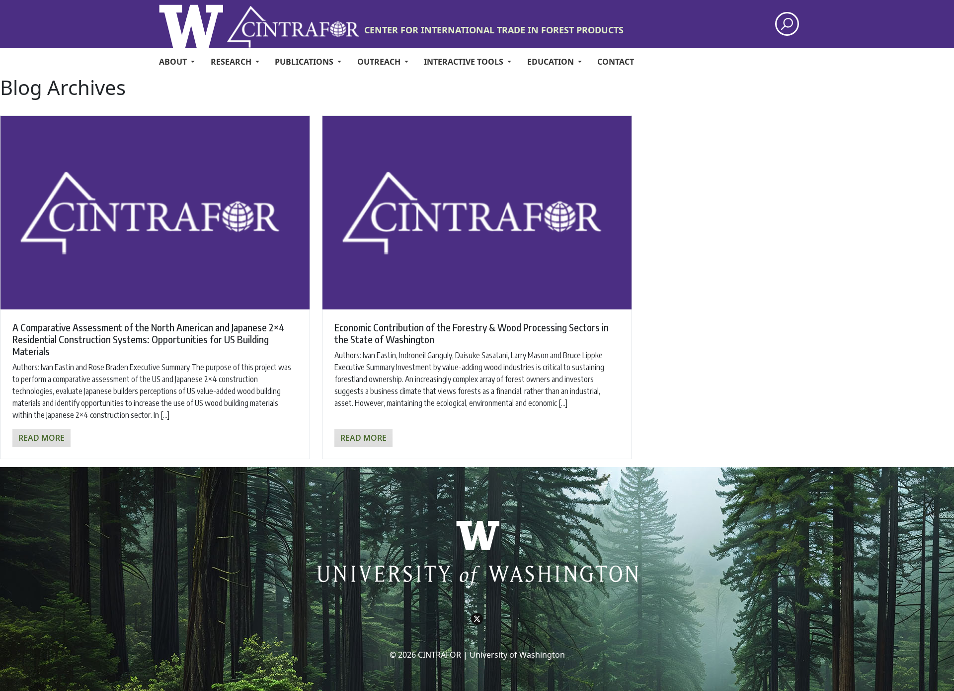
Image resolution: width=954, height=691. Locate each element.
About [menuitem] (174, 61)
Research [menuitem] (232, 61)
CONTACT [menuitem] (615, 61)
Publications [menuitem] (305, 61)
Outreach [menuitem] (379, 61)
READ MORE (41, 437)
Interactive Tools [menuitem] (464, 61)
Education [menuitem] (551, 61)
